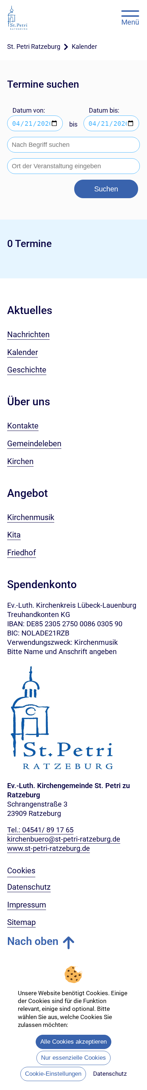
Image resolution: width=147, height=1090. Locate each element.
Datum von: (28, 110)
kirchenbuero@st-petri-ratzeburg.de (63, 839)
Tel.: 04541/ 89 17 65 (40, 830)
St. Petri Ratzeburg (33, 46)
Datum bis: (104, 110)
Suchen (106, 189)
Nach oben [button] (33, 941)
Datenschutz (110, 1073)
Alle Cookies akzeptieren (73, 1041)
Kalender (84, 46)
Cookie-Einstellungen (53, 1073)
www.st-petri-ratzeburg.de (48, 848)
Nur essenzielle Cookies (73, 1057)
